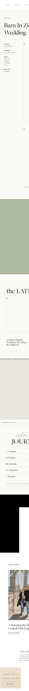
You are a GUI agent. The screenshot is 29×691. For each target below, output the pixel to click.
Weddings (7, 18)
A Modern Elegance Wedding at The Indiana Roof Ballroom (16, 342)
